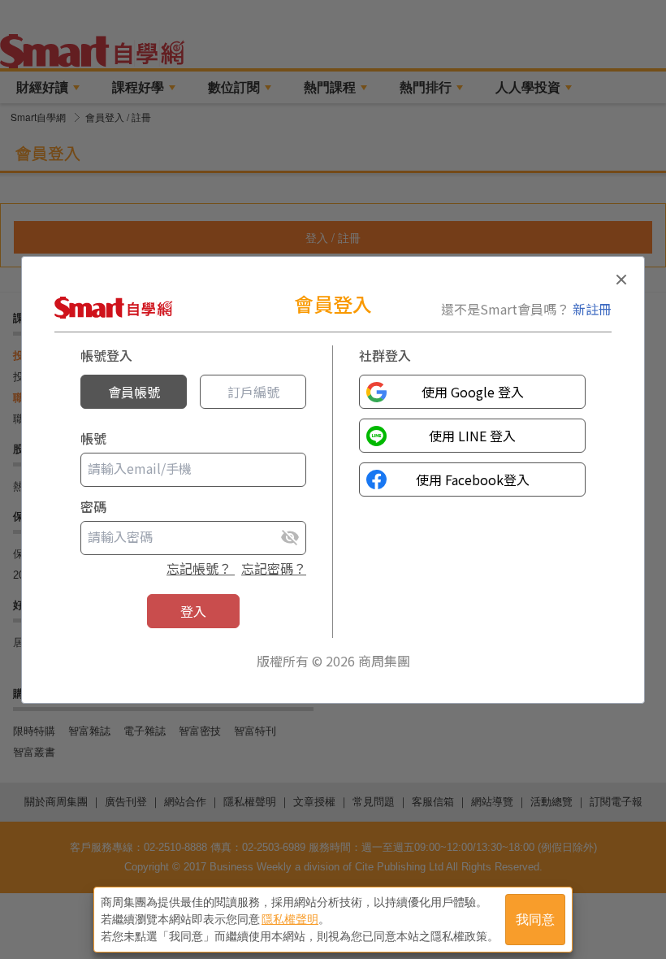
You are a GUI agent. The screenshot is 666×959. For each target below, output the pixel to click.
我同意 (535, 919)
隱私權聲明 (290, 919)
